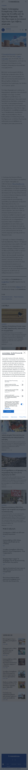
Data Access (14, 417)
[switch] (22, 385)
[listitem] (14, 381)
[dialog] (14, 385)
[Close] (24, 353)
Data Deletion (5, 417)
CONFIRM (8, 411)
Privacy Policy (22, 417)
